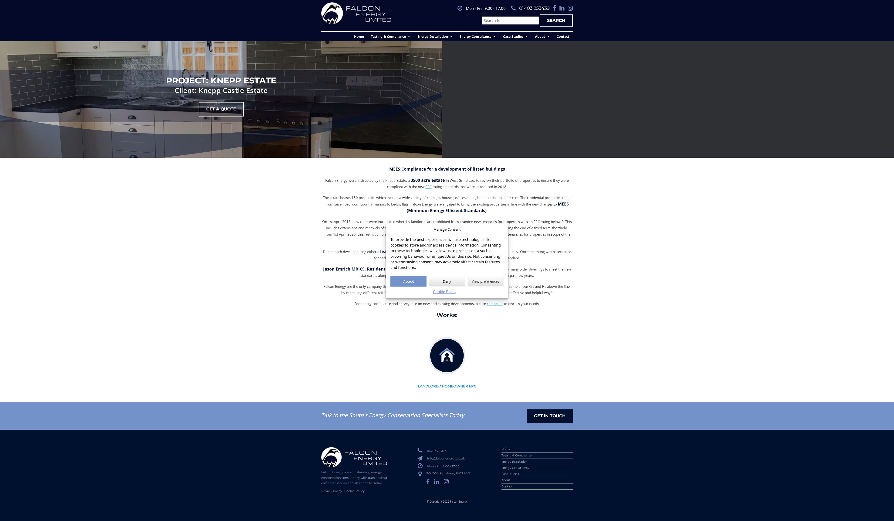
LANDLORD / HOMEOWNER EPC (447, 386)
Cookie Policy (444, 291)
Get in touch (550, 415)
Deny (447, 281)
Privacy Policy (331, 491)
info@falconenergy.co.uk (446, 458)
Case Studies (513, 36)
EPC (429, 186)
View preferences (485, 281)
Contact (563, 36)
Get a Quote (221, 109)
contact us (495, 303)
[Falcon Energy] (356, 13)
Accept (408, 281)
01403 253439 (534, 8)
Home (359, 36)
